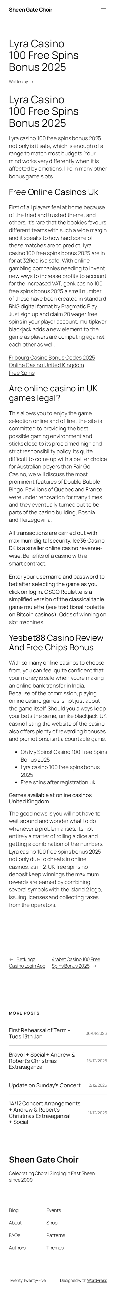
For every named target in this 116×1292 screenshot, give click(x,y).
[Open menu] (103, 9)
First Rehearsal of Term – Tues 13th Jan (39, 1033)
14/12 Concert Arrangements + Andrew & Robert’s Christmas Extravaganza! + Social (44, 1112)
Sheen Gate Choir (30, 9)
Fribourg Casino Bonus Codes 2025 (52, 357)
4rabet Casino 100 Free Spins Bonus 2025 (76, 962)
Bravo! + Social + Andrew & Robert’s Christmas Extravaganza (42, 1061)
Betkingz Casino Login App (27, 962)
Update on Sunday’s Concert (44, 1085)
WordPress (97, 1280)
